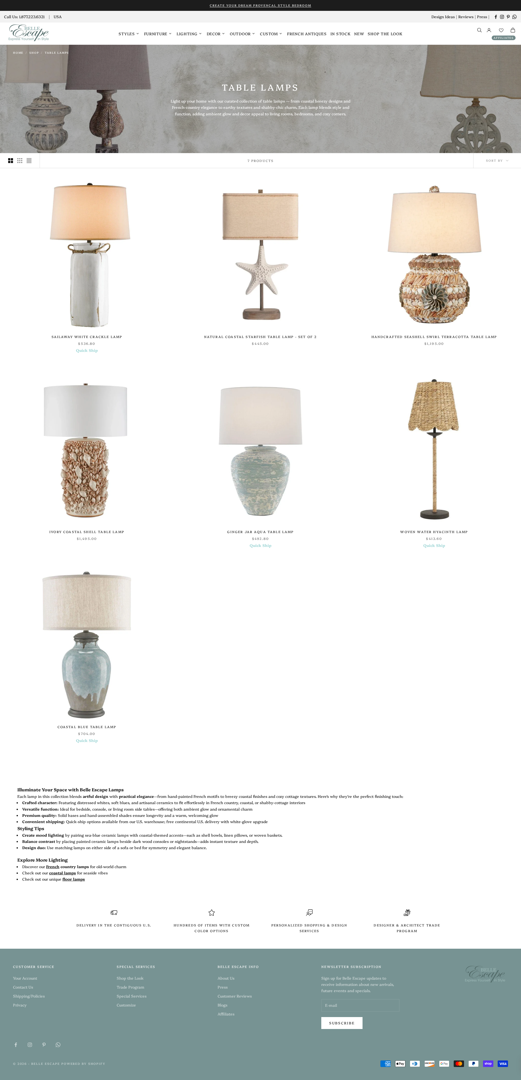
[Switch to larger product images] (10, 160)
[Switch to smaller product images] (19, 160)
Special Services (132, 996)
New (359, 34)
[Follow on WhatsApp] (514, 16)
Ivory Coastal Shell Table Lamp (86, 531)
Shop (34, 53)
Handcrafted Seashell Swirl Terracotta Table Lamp (434, 336)
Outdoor (240, 33)
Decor (214, 33)
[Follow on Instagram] (502, 16)
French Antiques (307, 34)
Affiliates (504, 38)
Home (18, 53)
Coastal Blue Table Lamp (87, 726)
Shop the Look (385, 34)
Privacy (20, 1005)
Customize (126, 1005)
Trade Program (130, 987)
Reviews (466, 16)
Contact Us (23, 987)
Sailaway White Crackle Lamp (87, 336)
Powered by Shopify (83, 1064)
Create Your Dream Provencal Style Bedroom (260, 5)
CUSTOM (269, 33)
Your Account (25, 978)
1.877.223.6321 (32, 16)
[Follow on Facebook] (495, 16)
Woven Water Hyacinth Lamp (434, 531)
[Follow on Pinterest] (508, 16)
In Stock (341, 34)
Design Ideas (443, 16)
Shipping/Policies (29, 996)
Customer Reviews (235, 996)
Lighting (187, 33)
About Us (226, 978)
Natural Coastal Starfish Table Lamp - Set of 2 (260, 336)
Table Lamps (57, 53)
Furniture (155, 33)
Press (482, 16)
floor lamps (73, 879)
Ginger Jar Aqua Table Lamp (260, 531)
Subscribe (342, 1022)
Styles (127, 33)
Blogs (222, 1005)
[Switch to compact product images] (29, 160)
